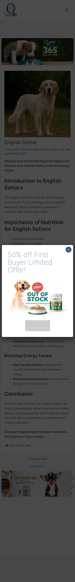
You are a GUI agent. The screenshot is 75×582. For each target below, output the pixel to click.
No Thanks (37, 327)
